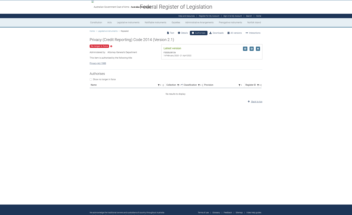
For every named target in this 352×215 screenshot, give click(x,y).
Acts (109, 22)
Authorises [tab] (200, 33)
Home (92, 31)
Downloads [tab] (218, 33)
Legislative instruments (128, 22)
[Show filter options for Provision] (240, 85)
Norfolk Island (254, 22)
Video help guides (253, 212)
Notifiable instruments (155, 22)
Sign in (232, 16)
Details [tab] (184, 33)
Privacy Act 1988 (98, 63)
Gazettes (176, 22)
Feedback (228, 212)
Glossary (216, 212)
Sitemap (239, 212)
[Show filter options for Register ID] (259, 85)
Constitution (96, 22)
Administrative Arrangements (199, 22)
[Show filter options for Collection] (179, 85)
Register (209, 16)
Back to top (256, 101)
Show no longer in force (104, 79)
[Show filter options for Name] (159, 85)
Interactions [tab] (254, 33)
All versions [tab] (236, 33)
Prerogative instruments (230, 22)
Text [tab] (172, 33)
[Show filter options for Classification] (200, 85)
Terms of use (203, 212)
